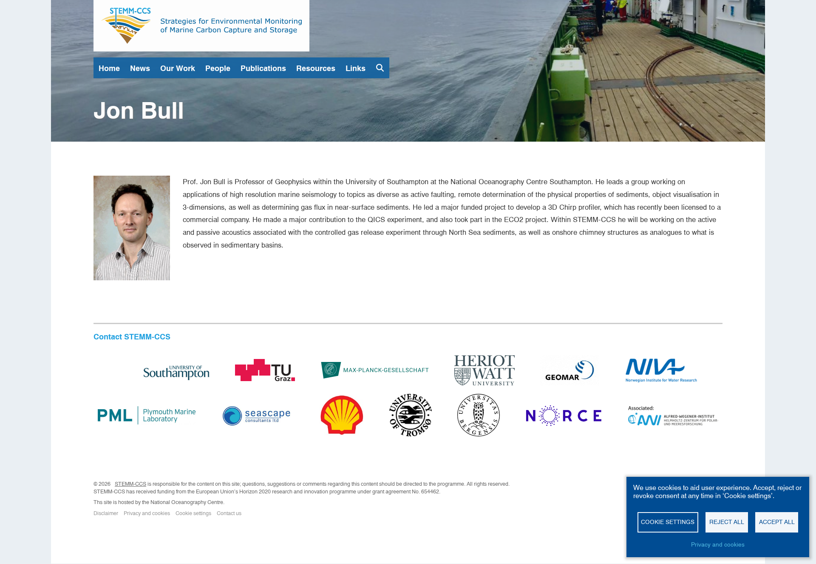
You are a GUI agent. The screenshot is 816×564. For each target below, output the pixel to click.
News (140, 68)
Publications (263, 68)
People (217, 68)
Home (109, 68)
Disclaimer (106, 513)
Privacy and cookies (147, 513)
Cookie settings (193, 513)
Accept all (777, 521)
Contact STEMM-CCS (132, 336)
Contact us (229, 513)
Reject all (726, 521)
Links (356, 68)
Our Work (177, 68)
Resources (315, 68)
